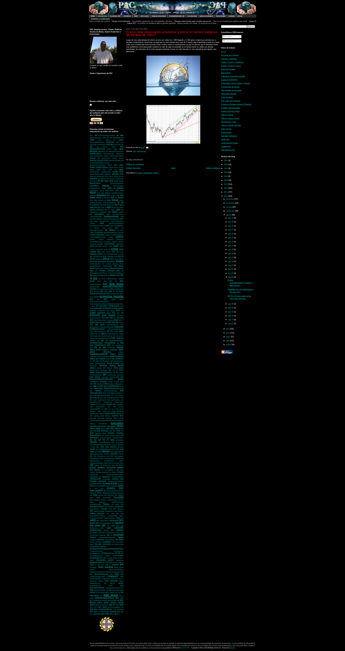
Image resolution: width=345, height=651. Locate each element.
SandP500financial (117, 502)
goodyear (113, 349)
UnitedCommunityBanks (116, 569)
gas (122, 338)
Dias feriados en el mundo (231, 90)
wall (101, 595)
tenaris (120, 537)
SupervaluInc (94, 532)
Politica (114, 472)
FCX (122, 322)
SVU (103, 532)
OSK (107, 456)
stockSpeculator (95, 530)
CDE (94, 218)
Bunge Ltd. (114, 207)
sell (116, 506)
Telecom (93, 537)
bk (103, 197)
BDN (122, 190)
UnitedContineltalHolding (97, 571)
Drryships (93, 289)
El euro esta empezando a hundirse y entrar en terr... (240, 283)
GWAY (108, 358)
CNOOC (92, 232)
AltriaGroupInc (98, 155)
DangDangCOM (112, 256)
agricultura (110, 144)
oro (91, 456)
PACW (101, 458)
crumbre (108, 251)
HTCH (121, 370)
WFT (91, 600)
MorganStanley (95, 435)
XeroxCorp (104, 604)
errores (112, 310)
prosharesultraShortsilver (115, 481)
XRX (95, 607)
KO (91, 400)
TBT (108, 535)
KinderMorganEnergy (113, 397)
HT (117, 370)
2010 (226, 196)
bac (102, 181)
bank (104, 188)
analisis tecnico (102, 167)
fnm (111, 331)
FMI (108, 331)
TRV (103, 562)
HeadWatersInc (118, 361)
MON (92, 433)
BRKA (99, 207)
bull (109, 207)
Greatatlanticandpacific (99, 354)
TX (96, 564)
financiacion (110, 327)
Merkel (120, 426)
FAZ (113, 322)
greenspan (93, 356)
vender (120, 583)
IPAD (121, 381)
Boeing (120, 197)
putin (121, 483)
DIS (91, 275)
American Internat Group (99, 160)
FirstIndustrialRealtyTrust (115, 329)
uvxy (120, 578)
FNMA (116, 331)
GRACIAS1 (107, 352)
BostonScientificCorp (109, 202)
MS (95, 440)
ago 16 (231, 261)
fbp (117, 322)
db (122, 256)
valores (121, 581)
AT (112, 176)
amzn (121, 165)
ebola (91, 296)
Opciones (114, 453)
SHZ (114, 508)
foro (96, 333)
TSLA (110, 562)
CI (90, 228)
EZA (120, 320)
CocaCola (99, 232)
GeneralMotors (110, 342)
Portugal (120, 472)
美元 (118, 614)
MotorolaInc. (94, 437)
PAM (122, 458)
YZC (99, 611)
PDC (109, 465)
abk (108, 137)
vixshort (92, 592)
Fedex (102, 324)
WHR (115, 600)
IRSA (106, 383)
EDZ (91, 299)
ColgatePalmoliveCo (117, 234)
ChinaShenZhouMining (97, 225)
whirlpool (110, 600)
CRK (98, 251)
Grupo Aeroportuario (103, 356)
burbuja (121, 207)
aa (117, 135)
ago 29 (231, 226)
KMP (121, 397)
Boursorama (226, 73)
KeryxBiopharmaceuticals (102, 395)
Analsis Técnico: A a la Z (231, 66)
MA (117, 409)
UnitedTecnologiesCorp (113, 571)
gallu (95, 338)
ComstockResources (96, 241)
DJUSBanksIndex (111, 278)
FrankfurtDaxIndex (113, 333)
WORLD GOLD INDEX (159, 16)
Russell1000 (107, 497)
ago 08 (231, 304)
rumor (91, 497)
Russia (103, 499)
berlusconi (93, 195)
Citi (106, 230)
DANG (105, 256)
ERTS (118, 310)
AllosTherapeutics (108, 153)
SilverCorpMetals (99, 511)
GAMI (109, 338)
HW (114, 372)
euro (104, 315)
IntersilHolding (94, 381)
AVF (107, 178)
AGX (119, 144)
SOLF (121, 515)
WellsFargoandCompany (104, 598)
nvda (121, 449)
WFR (121, 598)
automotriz (93, 178)
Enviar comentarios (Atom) (147, 173)
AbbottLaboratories (96, 137)
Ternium (92, 542)
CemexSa (99, 218)
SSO (113, 523)
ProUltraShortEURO (96, 483)
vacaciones (93, 581)
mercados (117, 423)
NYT (99, 451)
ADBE (92, 140)
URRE (116, 574)
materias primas (99, 415)
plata (121, 470)
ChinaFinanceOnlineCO (116, 223)
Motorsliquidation (118, 437)
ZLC (118, 611)
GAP (113, 338)
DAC (91, 256)
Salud (91, 502)
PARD (106, 463)
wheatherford (97, 600)
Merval (92, 428)
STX (112, 530)
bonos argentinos (96, 202)
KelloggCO (120, 393)
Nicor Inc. (114, 444)
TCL (111, 535)
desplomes (111, 261)
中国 (106, 614)
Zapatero (113, 611)
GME (99, 347)
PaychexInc (115, 463)
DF (103, 263)
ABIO (104, 137)
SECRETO (111, 506)
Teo (116, 539)
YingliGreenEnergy (105, 609)
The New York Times (102, 544)
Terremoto (99, 542)
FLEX (91, 331)
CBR (122, 216)
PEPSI (121, 465)
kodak (95, 400)
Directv (92, 268)
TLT (116, 553)
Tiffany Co (107, 553)
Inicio (173, 168)
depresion (93, 261)
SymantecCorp (110, 532)
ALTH (91, 155)
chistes (107, 225)
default (106, 258)
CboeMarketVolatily (111, 216)
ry (106, 499)
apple (121, 169)
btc (106, 207)
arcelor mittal (118, 171)
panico (121, 460)
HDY (111, 361)
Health (92, 363)
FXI (114, 336)
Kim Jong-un (119, 395)
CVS (104, 254)
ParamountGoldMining (97, 463)
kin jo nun (103, 397)
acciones (116, 137)
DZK (117, 291)
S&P (122, 499)
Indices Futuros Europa (230, 118)
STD (108, 525)
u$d (99, 564)
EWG (107, 317)
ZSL (91, 614)
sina (116, 511)
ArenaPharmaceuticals (97, 174)
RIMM (95, 495)
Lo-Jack (121, 406)
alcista (115, 149)
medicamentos (100, 420)
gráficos (121, 352)
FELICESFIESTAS (112, 324)
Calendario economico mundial (233, 76)
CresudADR (99, 249)
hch (91, 361)
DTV (91, 291)
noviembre (230, 203)
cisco (116, 228)
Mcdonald (93, 418)
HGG (121, 363)
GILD (92, 345)
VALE (107, 581)
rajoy (95, 488)
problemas (106, 476)
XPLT (91, 607)
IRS (103, 383)
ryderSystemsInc (113, 499)
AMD (98, 158)
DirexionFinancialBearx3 (115, 273)
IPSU (91, 383)
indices (97, 377)
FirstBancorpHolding (97, 329)
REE (105, 490)
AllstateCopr (119, 153)
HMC (104, 368)
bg (111, 195)
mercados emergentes (98, 426)
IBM (104, 375)
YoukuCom (120, 609)
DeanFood (99, 259)
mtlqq (112, 440)
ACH (122, 137)
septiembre (230, 211)
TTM (119, 562)
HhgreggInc (93, 365)
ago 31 (231, 218)
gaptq (118, 338)
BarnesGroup (110, 190)
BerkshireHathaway (117, 193)
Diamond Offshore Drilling (115, 263)
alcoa (121, 149)
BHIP (118, 195)
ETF (113, 313)
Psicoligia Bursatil (110, 483)
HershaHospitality (100, 363)
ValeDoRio (114, 581)
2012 (91, 135)
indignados (104, 377)
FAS (109, 322)
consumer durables (96, 244)
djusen (92, 281)
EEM (105, 299)
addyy (100, 140)
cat (91, 214)
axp (94, 181)
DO (116, 281)
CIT (122, 228)
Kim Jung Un (94, 397)
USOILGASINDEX (95, 578)
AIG (91, 146)
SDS (122, 504)
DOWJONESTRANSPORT (113, 286)
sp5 (122, 518)
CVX (119, 254)
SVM (100, 532)
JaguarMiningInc (113, 386)
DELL (112, 259)
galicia (92, 338)
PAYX (121, 463)
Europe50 (120, 315)
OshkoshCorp (101, 456)
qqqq (103, 485)
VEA (105, 583)
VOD (97, 592)
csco (113, 251)
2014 (226, 180)
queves (107, 485)
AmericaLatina (105, 158)
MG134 (103, 428)
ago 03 (231, 320)
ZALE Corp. (105, 611)
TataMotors (102, 535)
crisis (114, 248)
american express (117, 158)
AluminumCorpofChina (116, 155)
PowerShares (94, 474)
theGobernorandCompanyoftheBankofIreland (106, 548)
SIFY (91, 511)
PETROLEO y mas (228, 122)
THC (113, 542)
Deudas (119, 261)
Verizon (110, 585)
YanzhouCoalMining (114, 607)
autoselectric (102, 178)
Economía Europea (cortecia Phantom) (236, 104)
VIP (122, 587)
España (93, 313)
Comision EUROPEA (229, 80)
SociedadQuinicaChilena (97, 515)
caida (118, 209)
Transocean (119, 560)
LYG (109, 409)
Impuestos (120, 374)
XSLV (100, 607)
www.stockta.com (228, 150)
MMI (114, 430)
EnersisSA (93, 310)
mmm (118, 430)
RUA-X (120, 495)
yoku (114, 609)
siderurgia (120, 508)
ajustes (114, 146)
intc (117, 377)
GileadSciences (100, 345)
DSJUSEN (117, 289)
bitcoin (98, 197)
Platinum (92, 472)
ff (99, 327)
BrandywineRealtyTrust (107, 204)
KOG (108, 400)
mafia (99, 411)
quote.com (225, 139)
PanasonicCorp (109, 460)
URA (91, 574)
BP (119, 202)
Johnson (98, 390)
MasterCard (119, 413)
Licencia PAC (185, 648)
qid (100, 485)
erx (122, 310)
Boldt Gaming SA (100, 200)
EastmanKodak (114, 293)
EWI (111, 317)
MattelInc (108, 415)
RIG (91, 495)
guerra (102, 358)
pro (100, 476)
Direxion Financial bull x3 (111, 270)
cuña (121, 251)
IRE (95, 383)
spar (97, 520)
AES (117, 142)
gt (99, 358)
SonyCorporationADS (96, 518)
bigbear (92, 197)
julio (228, 329)
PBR (91, 465)
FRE (91, 336)
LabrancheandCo (95, 402)
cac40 (113, 209)
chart (96, 221)
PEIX (113, 465)
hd (94, 361)
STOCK (239, 16)
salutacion (102, 502)
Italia (95, 386)
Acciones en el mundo (230, 55)
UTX (112, 578)
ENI (108, 310)
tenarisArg (93, 539)
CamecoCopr (94, 212)
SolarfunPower (112, 515)
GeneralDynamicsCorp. (116, 340)
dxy (114, 291)
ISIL (91, 386)
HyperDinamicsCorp (96, 374)
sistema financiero (97, 513)
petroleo (120, 467)
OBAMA (106, 451)
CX (122, 254)
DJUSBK (120, 278)
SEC (105, 506)
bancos (105, 185)
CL (118, 230)
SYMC (117, 532)
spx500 (92, 523)
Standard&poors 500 (176, 16)
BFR (108, 195)
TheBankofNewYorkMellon (98, 546)
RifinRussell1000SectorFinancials (113, 493)
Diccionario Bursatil (228, 94)
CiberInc (96, 228)
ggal (121, 343)
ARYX (107, 176)
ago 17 (231, 257)
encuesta (114, 308)
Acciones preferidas (229, 59)
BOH (91, 200)
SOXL (118, 518)
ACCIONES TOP (115, 16)
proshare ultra (117, 479)
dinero (121, 266)
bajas (111, 181)
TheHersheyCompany (96, 551)
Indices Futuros (227, 115)
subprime (119, 530)
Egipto (113, 299)
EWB (103, 317)
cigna (110, 228)
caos (109, 212)
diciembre (230, 199)
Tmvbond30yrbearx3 (96, 555)
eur (122, 312)
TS (107, 562)
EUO (118, 312)
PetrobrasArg (111, 467)
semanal (120, 506)
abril (228, 341)
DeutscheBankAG (95, 263)
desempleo (102, 261)
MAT (91, 415)
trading (105, 557)
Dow (105, 284)
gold (104, 347)
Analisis (93, 167)
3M (96, 135)
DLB (105, 281)
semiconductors (94, 508)
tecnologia (118, 535)
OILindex (107, 453)
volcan (112, 592)
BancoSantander (118, 185)
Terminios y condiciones (100, 19)
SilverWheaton (109, 511)
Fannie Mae (94, 322)
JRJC (104, 393)
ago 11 (231, 269)
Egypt (93, 306)
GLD (109, 345)
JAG (105, 386)
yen (122, 607)
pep (117, 465)
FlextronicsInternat (100, 331)
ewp (118, 317)
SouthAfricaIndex (109, 518)
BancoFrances (95, 183)
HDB (97, 361)
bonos (121, 200)
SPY (97, 523)
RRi (105, 495)
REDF (121, 488)
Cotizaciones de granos (230, 87)
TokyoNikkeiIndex (118, 555)
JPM (121, 390)
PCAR (105, 465)
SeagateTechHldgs (97, 506)
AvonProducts (119, 178)
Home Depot (118, 368)
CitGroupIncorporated (96, 230)
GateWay (93, 340)
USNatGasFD (112, 576)
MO (122, 430)
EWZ (91, 320)
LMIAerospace (100, 406)
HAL (113, 358)
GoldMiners (105, 349)
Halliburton (119, 358)
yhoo (96, 609)
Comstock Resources (115, 239)
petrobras (101, 467)
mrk (91, 440)
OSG (94, 456)
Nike (119, 444)
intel (121, 377)
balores (121, 181)
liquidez (109, 404)
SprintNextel (113, 520)
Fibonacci (103, 327)
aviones (111, 178)
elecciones (103, 306)
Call (122, 209)
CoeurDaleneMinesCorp (110, 232)
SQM (101, 523)
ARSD (92, 176)
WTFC (97, 604)
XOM (121, 605)
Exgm (95, 320)
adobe (121, 140)
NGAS (109, 444)
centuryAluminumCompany (111, 218)
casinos (121, 212)
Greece (120, 354)
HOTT (97, 370)
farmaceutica (103, 322)
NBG (113, 442)
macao (121, 409)
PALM (118, 458)
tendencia (100, 539)
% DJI (223, 52)
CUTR (99, 254)
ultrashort (115, 564)
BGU (114, 195)
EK (97, 306)
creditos (116, 246)
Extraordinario (102, 320)
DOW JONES (145, 16)
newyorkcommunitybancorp (98, 444)
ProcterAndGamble (117, 476)
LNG (114, 406)
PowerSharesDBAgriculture (115, 474)
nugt (97, 449)
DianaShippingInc (95, 266)
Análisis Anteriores (213, 168)
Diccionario (221, 16)
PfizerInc (97, 470)
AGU (115, 144)
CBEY (108, 214)
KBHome (113, 393)
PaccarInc (120, 456)
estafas (108, 312)
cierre (103, 228)
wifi (118, 600)
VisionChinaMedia (99, 590)
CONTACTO (127, 16)
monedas (111, 433)
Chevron (92, 223)
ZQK (122, 611)
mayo (228, 337)
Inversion (103, 381)
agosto (229, 215)
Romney (101, 495)
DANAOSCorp (97, 256)
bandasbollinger (95, 188)
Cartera (115, 212)
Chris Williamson (118, 225)
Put (119, 483)
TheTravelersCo (118, 551)
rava (102, 488)
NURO (117, 449)
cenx (121, 218)
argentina (115, 174)
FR (99, 333)
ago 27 (231, 230)
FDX (91, 324)
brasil (117, 204)
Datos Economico (206, 16)
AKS (121, 146)
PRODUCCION (95, 479)
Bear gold (100, 193)
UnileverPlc (93, 567)
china (102, 223)
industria (112, 377)
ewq (121, 317)
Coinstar (120, 232)
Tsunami (115, 562)
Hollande (109, 368)
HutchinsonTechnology (103, 372)
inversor (110, 381)
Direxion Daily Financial (102, 268)
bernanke (101, 195)
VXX (116, 592)
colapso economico (97, 234)
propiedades (106, 479)
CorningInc (98, 246)
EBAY (121, 293)
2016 (226, 172)
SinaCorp (120, 511)
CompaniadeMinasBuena (98, 237)
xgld (110, 605)
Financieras (118, 327)
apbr (115, 169)
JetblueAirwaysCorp (111, 388)
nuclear (92, 449)
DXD (110, 291)
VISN (107, 590)
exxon (116, 320)
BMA (112, 197)
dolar (121, 281)
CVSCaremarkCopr (112, 254)
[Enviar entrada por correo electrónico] (147, 147)
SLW (112, 513)
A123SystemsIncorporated (107, 135)
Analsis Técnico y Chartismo (232, 62)
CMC (121, 230)
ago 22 (231, 246)
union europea (105, 567)
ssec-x (108, 523)
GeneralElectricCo (96, 342)
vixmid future (120, 590)
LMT (109, 406)
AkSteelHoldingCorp (97, 149)
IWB (98, 386)
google (92, 352)
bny (116, 197)
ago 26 (231, 234)
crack (110, 246)
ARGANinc (108, 174)
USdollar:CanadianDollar (97, 576)
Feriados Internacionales (230, 108)
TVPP (92, 564)
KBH (109, 393)
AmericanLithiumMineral (116, 160)
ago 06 (231, 308)
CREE (121, 246)
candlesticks (102, 212)
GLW (91, 347)
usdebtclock (226, 146)
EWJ (114, 317)
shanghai (104, 508)
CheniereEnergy (104, 221)
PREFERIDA (94, 476)
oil (122, 451)
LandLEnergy (108, 402)
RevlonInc (93, 493)
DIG (115, 266)
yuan (95, 611)
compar (110, 237)
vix (110, 590)
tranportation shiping (104, 560)
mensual (92, 423)
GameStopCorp (102, 338)
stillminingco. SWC (97, 528)
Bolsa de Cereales (228, 69)
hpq (109, 370)
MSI (103, 440)
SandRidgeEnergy (95, 504)
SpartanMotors (104, 520)
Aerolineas (110, 142)
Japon (96, 388)
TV (122, 562)
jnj (122, 388)
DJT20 (103, 278)
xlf (114, 605)
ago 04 (231, 316)
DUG (101, 291)
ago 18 (231, 253)
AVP (91, 181)
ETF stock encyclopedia (230, 101)
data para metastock (229, 136)
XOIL (117, 604)
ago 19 (231, 249)
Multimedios (119, 440)
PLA (117, 470)
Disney (95, 275)
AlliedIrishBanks (96, 153)
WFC (117, 598)
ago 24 (231, 242)
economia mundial (111, 296)
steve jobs (120, 525)
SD (112, 504)
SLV (107, 513)
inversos (116, 381)
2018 (226, 164)
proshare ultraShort (98, 481)
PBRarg (96, 465)
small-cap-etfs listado (229, 143)
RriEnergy (111, 495)
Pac (115, 456)
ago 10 (231, 273)
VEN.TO (112, 583)
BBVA (117, 190)
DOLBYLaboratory (95, 284)
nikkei (93, 446)
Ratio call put (226, 129)
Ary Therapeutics (99, 176)
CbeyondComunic (117, 214)
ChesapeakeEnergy (117, 221)
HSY (113, 370)
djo (100, 278)
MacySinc (93, 411)
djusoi (99, 281)
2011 (226, 192)
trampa (110, 557)
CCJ (91, 218)
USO (121, 576)
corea (92, 246)
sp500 (93, 520)
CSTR (117, 251)
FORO (136, 16)
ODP (111, 451)
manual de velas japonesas (112, 411)
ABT (111, 137)
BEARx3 (107, 193)
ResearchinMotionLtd (113, 490)
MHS (91, 430)
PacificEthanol (94, 458)
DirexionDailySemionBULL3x (98, 273)
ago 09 (231, 277)
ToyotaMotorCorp (96, 557)
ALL (107, 151)
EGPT (121, 299)
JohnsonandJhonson (110, 390)
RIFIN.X (99, 493)
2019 (226, 160)
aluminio (106, 155)
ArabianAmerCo (95, 171)
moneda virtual (100, 433)
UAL (102, 564)
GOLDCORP (111, 347)
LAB (122, 400)
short (110, 508)
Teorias (231, 16)
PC (101, 465)
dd (94, 259)
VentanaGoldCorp (95, 585)
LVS (105, 409)
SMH (117, 513)
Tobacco (107, 555)
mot (122, 435)
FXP (117, 336)
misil (110, 430)
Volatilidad (192, 16)
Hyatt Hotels (119, 372)
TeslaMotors (107, 542)
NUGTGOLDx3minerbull (107, 449)
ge (107, 340)
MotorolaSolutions (105, 437)
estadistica (101, 312)
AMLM (109, 165)
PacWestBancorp (109, 458)
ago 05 (231, 312)
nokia (107, 446)
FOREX (92, 333)
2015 (226, 176)
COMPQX (119, 237)
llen (114, 404)
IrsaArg (111, 383)
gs (97, 358)
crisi (109, 249)
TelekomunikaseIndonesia (107, 537)
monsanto (119, 433)
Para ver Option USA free (231, 125)
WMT (121, 600)
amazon (93, 158)
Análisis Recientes (133, 168)
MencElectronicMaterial (116, 420)
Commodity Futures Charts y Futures (235, 83)
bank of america (115, 188)
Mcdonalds (101, 418)
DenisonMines (119, 259)
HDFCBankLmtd (104, 361)
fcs (119, 322)
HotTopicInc (104, 370)
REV (122, 490)
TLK (113, 553)
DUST (106, 291)
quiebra (120, 486)
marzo (229, 345)
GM (95, 347)
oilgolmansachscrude (96, 453)
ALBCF (109, 149)
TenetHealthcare (110, 539)
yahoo (105, 607)
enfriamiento (101, 310)
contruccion (119, 244)
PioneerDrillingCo (110, 470)
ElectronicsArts (113, 306)
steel (113, 525)
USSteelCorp (106, 578)
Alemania (93, 151)
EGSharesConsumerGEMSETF (99, 301)
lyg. (113, 409)
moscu (118, 435)
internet (120, 379)
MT (107, 440)
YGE (91, 609)
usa (122, 574)
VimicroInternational (97, 587)
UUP (116, 578)
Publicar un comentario (135, 164)
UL (110, 564)
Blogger (232, 648)
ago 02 (231, 324)
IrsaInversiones (118, 383)
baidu (106, 181)
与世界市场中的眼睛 (99, 614)
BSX (103, 207)
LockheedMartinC (95, 409)
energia (120, 308)
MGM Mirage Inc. (116, 428)
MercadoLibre (103, 423)
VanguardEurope (95, 583)
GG (118, 342)
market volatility (110, 413)
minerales (104, 430)
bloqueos (107, 197)
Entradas (228, 36)
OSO (111, 456)
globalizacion (119, 345)
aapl (121, 135)
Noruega (120, 446)
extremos (110, 320)
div (109, 275)
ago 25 (231, 238)
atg (120, 176)
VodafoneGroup (105, 592)
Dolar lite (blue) (227, 97)
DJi (95, 278)
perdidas (93, 467)
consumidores (109, 244)
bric (95, 207)
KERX (92, 395)
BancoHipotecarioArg (116, 183)
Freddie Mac (97, 336)
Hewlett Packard (113, 363)
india (91, 377)
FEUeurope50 (94, 327)
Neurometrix (119, 442)
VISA (91, 590)
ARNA (121, 174)
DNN (110, 281)
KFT (112, 395)
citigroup (112, 230)
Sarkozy (106, 504)
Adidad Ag (110, 140)
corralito (105, 246)
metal (98, 428)
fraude (121, 333)
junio (228, 333)
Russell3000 (118, 497)
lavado (104, 404)
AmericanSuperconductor (98, 165)
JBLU (101, 388)
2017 (226, 168)
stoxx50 (106, 530)
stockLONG (118, 528)
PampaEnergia (94, 460)
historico (99, 368)
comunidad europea (110, 241)
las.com (98, 404)
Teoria (121, 539)
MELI (107, 420)
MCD (121, 415)
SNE (122, 513)
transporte (93, 562)
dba (91, 259)
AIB (122, 144)
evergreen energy (95, 317)
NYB (96, 451)
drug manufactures (103, 289)
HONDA (92, 370)
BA (99, 181)
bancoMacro (94, 185)
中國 (110, 614)
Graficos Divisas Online (230, 111)
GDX (102, 340)
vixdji (113, 590)
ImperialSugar (111, 374)
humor (92, 372)
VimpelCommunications (113, 587)
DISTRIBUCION (102, 275)
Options (121, 453)
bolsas (115, 200)
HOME (93, 16)
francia (103, 333)
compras (101, 239)
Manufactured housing (97, 413)
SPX (121, 520)
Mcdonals (109, 418)
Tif (102, 553)
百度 (115, 614)
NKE (97, 446)
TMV (122, 553)
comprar (92, 239)
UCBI (106, 564)
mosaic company (110, 435)
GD (98, 340)
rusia (98, 497)
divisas (112, 275)
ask (110, 176)
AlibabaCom (101, 151)
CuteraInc (93, 254)
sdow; (117, 504)
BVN (106, 209)
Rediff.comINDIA (96, 490)
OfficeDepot (117, 451)
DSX (122, 289)
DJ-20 (118, 275)
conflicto (120, 241)
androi (98, 169)
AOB (104, 169)
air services (102, 146)
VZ (119, 592)
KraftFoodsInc (115, 400)
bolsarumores (226, 132)
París (110, 463)
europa (111, 315)
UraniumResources (101, 574)
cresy (105, 249)
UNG (121, 564)
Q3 (98, 485)
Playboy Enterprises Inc (103, 472)
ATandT (116, 176)
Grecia (112, 354)
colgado (107, 234)
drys (111, 289)
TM (119, 553)
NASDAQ (93, 442)
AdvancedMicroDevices (97, 142)
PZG (94, 485)
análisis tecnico (113, 167)
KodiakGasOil (102, 400)
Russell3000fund (95, 499)
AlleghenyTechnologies (116, 151)
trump (100, 562)
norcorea (113, 446)
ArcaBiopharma (106, 171)
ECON (96, 296)
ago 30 (231, 222)
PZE (91, 485)
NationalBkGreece (104, 442)
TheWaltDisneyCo (95, 553)
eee (98, 299)
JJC (120, 388)
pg (102, 470)
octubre (229, 207)
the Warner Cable (117, 544)
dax (119, 256)
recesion (111, 488)
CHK (111, 225)
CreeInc (92, 249)
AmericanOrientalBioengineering (100, 162)
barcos (102, 190)
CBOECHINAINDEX (96, 216)
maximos (115, 415)
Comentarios (229, 41)
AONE (110, 169)
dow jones (116, 283)
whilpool (104, 600)
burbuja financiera (97, 209)
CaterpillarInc (99, 214)
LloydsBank (119, 404)
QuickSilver (114, 485)
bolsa (109, 200)
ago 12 (231, 265)
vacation (100, 581)
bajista (116, 181)
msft (99, 440)
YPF (91, 611)
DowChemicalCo (95, 286)
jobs (91, 390)
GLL (113, 345)
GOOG (120, 349)
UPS (122, 571)
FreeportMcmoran (106, 336)
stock (109, 528)
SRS (104, 523)
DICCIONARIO (107, 266)
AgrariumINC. (101, 144)
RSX (116, 495)
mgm (108, 428)
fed (96, 324)
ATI (122, 176)
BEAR (93, 192)
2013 (226, 184)
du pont (96, 291)
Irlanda (99, 383)
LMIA (91, 406)
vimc (121, 585)
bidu (121, 195)
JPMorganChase (96, 393)
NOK (102, 446)
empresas (106, 308)
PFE (91, 470)
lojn (102, 409)
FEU (122, 324)
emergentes (98, 308)
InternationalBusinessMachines (101, 379)
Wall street (110, 595)
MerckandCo (111, 426)
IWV (101, 386)
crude (103, 251)
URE (111, 574)
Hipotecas (103, 365)
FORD (121, 331)
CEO (91, 221)
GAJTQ (121, 336)
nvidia (92, 451)
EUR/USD (95, 315)
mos (103, 435)
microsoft (97, 430)
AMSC (115, 165)
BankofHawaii (94, 190)
